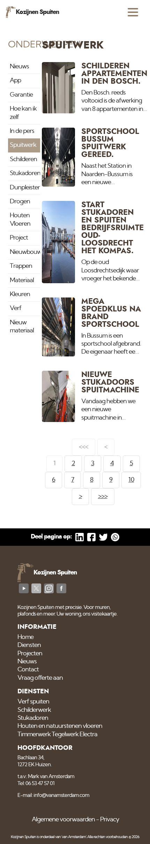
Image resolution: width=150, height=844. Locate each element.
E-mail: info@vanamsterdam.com (53, 795)
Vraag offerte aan (40, 678)
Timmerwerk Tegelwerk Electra (57, 734)
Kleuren (20, 294)
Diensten (29, 645)
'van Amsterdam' (73, 837)
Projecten (29, 653)
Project (19, 238)
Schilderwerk (34, 710)
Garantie (21, 95)
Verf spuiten (33, 702)
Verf (15, 308)
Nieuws (19, 66)
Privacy (109, 819)
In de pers (22, 131)
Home (25, 637)
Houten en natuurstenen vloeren (59, 726)
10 (131, 480)
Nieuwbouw (25, 252)
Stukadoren (25, 173)
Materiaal (22, 280)
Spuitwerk (23, 145)
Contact (28, 669)
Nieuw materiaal (22, 326)
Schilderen (23, 159)
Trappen (21, 266)
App (15, 80)
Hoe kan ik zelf (23, 113)
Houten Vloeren (20, 219)
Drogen (20, 201)
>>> (102, 496)
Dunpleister (25, 187)
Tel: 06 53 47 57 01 (35, 783)
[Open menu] (132, 12)
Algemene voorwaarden (63, 819)
